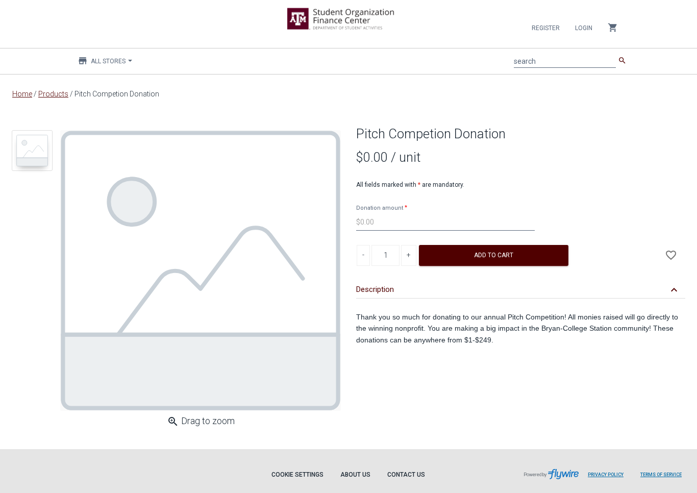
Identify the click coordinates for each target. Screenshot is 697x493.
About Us (355, 474)
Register (546, 28)
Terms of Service (661, 474)
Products (53, 94)
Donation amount (379, 208)
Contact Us (406, 474)
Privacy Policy (606, 474)
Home (22, 94)
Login (583, 28)
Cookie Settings (297, 474)
